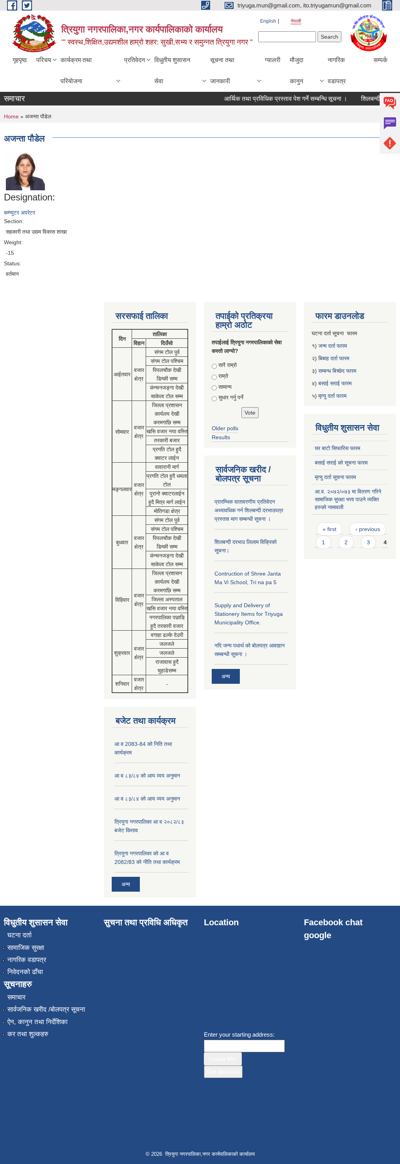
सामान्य (225, 387)
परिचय (43, 60)
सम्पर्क (380, 60)
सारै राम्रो (227, 365)
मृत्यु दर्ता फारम (333, 396)
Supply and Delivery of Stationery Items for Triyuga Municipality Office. (248, 614)
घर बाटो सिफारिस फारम (337, 448)
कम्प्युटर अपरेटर (19, 212)
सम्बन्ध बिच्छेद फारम (338, 371)
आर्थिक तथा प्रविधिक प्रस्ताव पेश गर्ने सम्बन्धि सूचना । (278, 98)
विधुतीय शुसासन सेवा (172, 70)
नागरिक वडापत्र (337, 70)
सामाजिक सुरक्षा (25, 947)
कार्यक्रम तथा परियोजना (76, 70)
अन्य (125, 884)
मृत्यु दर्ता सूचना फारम (335, 477)
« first (329, 529)
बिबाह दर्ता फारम (333, 358)
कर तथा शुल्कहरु (27, 1034)
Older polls (225, 428)
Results (221, 437)
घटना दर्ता (19, 935)
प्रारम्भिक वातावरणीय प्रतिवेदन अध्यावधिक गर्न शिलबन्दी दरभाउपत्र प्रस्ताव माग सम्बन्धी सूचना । (248, 510)
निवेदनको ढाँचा (25, 972)
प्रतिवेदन (134, 60)
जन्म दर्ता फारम (332, 346)
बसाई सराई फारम (335, 383)
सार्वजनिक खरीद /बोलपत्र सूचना (46, 1009)
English (268, 21)
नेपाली (296, 21)
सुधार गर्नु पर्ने (230, 397)
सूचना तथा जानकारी (222, 70)
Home (11, 116)
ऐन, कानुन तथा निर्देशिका (37, 1022)
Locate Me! (223, 1059)
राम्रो (223, 376)
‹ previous (367, 529)
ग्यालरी (272, 60)
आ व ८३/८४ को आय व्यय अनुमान (147, 775)
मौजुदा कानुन (297, 70)
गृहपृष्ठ (19, 60)
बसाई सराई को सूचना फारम (341, 463)
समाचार (16, 997)
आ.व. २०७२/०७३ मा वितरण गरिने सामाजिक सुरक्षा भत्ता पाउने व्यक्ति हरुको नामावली (348, 499)
